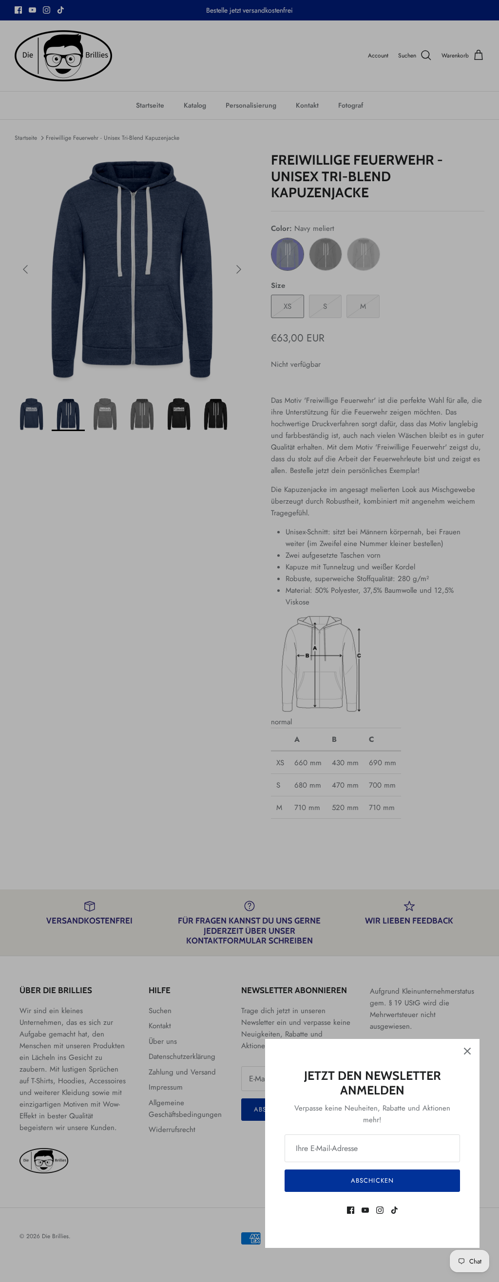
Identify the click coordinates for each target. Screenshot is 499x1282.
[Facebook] (350, 1210)
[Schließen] (467, 1051)
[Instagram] (380, 1210)
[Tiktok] (394, 1210)
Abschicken (372, 1180)
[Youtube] (365, 1210)
